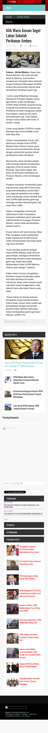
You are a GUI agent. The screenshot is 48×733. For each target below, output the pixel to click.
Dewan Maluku (24, 716)
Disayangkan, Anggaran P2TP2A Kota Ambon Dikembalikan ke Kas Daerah (29, 549)
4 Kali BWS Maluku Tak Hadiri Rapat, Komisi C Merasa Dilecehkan (29, 681)
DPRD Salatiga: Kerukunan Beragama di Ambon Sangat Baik (29, 637)
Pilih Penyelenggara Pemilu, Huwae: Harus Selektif (28, 577)
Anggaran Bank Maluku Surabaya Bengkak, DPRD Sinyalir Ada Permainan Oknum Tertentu (30, 653)
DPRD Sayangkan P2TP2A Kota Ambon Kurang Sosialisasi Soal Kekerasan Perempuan (30, 593)
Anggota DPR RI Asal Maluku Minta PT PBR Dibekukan (29, 665)
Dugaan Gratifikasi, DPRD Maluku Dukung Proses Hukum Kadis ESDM (29, 608)
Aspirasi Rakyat (23, 17)
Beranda (8, 17)
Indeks (6, 519)
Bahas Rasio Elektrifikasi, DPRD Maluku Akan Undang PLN (30, 621)
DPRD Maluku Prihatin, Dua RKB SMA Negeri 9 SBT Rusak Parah (21, 506)
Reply (25, 46)
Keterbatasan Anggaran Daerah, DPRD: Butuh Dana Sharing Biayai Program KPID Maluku (28, 394)
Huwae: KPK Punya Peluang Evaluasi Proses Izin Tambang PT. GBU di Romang (24, 364)
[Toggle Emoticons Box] (10, 427)
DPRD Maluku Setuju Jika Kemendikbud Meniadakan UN (23, 513)
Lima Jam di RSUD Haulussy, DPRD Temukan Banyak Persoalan (26, 407)
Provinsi (22, 322)
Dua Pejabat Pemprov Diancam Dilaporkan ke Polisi (30, 562)
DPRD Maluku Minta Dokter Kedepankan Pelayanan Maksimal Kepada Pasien (26, 379)
